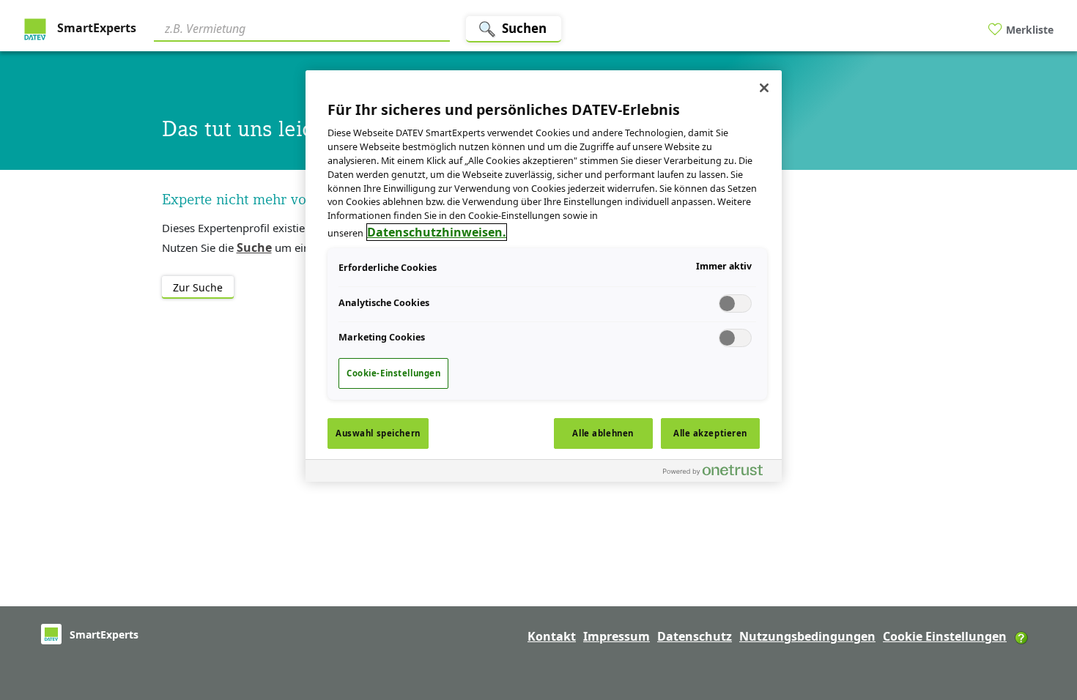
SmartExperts (95, 28)
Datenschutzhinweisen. (436, 232)
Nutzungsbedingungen (807, 636)
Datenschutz (694, 636)
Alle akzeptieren (710, 433)
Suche (254, 247)
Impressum (616, 636)
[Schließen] (764, 88)
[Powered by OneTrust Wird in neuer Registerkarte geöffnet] (718, 472)
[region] (544, 276)
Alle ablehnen (602, 433)
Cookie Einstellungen (945, 636)
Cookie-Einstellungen (393, 373)
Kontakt (552, 636)
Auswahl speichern (378, 433)
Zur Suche (198, 287)
